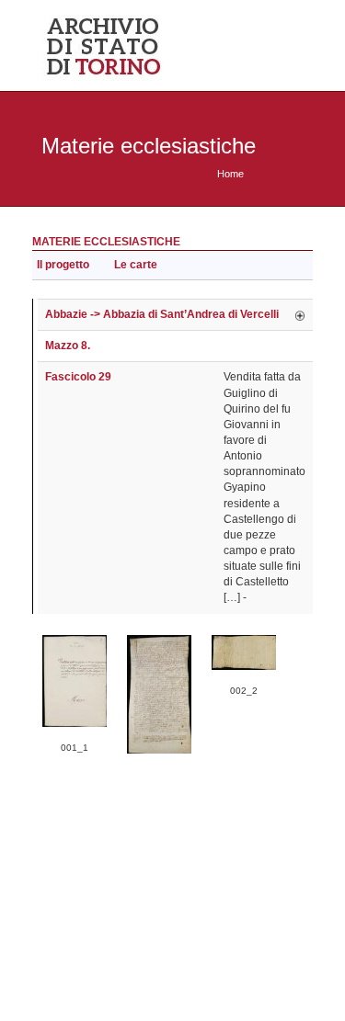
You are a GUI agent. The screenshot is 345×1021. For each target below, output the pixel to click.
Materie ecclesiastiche (106, 241)
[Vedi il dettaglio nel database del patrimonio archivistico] (300, 314)
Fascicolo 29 (78, 376)
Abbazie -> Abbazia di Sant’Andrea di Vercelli (162, 314)
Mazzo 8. (67, 345)
